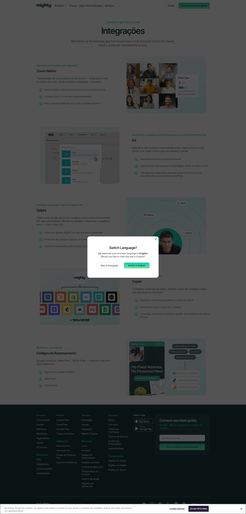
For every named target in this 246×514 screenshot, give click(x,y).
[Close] (241, 509)
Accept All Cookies (198, 508)
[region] (123, 509)
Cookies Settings (177, 508)
